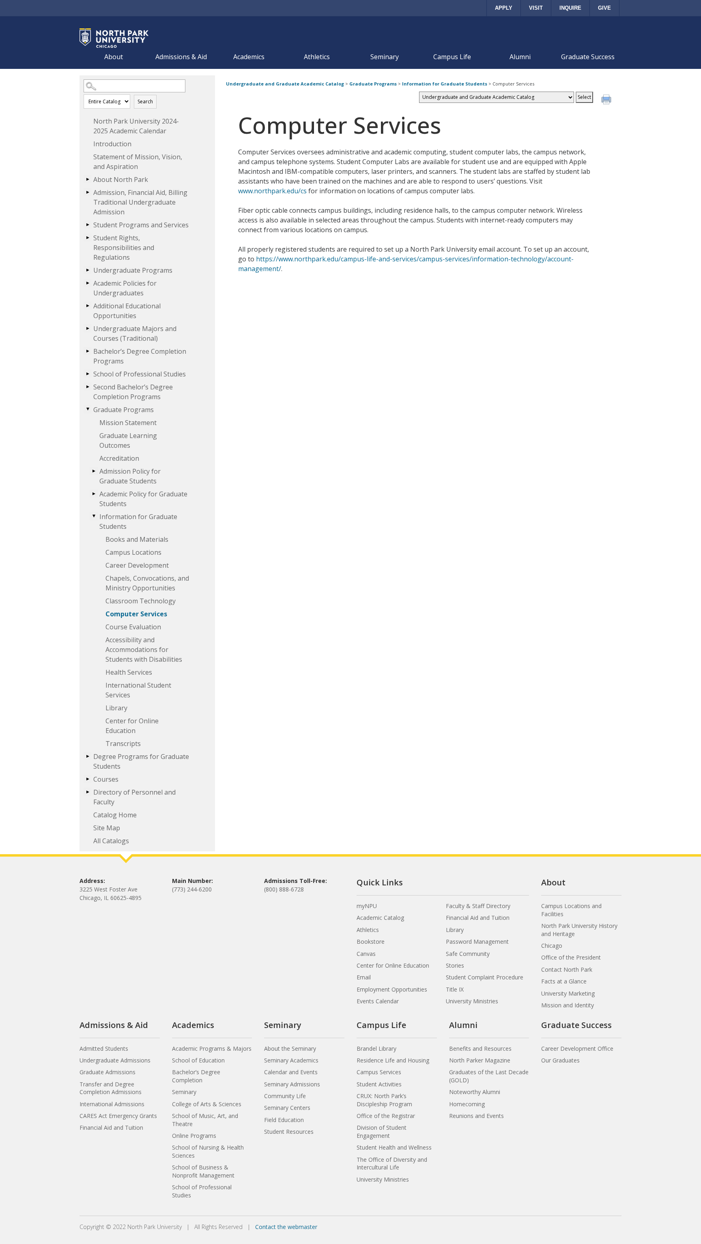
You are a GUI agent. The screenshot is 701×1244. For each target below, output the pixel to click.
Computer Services (136, 613)
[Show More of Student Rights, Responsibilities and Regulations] (88, 237)
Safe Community (468, 954)
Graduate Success (588, 56)
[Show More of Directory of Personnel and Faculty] (88, 792)
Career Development (137, 565)
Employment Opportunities (392, 989)
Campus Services (379, 1072)
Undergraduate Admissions (115, 1060)
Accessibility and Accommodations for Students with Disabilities (143, 649)
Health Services (128, 672)
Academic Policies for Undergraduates (125, 288)
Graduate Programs (123, 409)
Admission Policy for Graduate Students (130, 476)
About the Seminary (290, 1048)
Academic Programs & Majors (212, 1048)
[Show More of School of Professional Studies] (88, 374)
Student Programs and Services (141, 224)
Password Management (477, 941)
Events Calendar (378, 1001)
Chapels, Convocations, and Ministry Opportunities (147, 583)
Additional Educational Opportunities (127, 310)
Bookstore (371, 941)
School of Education (198, 1060)
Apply (503, 8)
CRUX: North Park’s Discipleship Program (384, 1100)
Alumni (520, 56)
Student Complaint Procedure (484, 977)
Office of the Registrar (386, 1116)
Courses (105, 779)
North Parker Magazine (479, 1060)
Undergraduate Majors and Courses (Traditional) (134, 333)
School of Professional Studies (139, 374)
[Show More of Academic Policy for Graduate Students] (94, 493)
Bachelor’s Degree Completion (196, 1076)
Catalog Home (115, 814)
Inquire (570, 8)
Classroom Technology (140, 600)
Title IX (455, 989)
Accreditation (119, 458)
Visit (536, 8)
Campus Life (452, 56)
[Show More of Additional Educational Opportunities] (88, 305)
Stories (455, 965)
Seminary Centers (287, 1107)
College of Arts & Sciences (206, 1104)
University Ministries (472, 1001)
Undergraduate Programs (132, 270)
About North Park (120, 179)
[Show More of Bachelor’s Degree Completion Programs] (88, 351)
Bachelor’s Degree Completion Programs (139, 356)
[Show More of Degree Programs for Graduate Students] (88, 756)
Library (116, 707)
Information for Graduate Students (138, 521)
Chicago (551, 945)
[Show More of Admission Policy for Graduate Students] (94, 471)
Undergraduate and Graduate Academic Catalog (285, 84)
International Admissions (112, 1104)
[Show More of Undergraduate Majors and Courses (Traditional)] (88, 328)
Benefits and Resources (480, 1048)
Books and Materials (136, 539)
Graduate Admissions (107, 1072)
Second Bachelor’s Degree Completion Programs (133, 392)
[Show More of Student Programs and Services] (88, 224)
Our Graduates (560, 1060)
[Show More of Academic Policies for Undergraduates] (88, 283)
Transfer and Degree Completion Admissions (111, 1088)
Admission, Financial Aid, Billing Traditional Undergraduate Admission (140, 202)
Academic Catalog (380, 917)
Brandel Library (376, 1048)
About (113, 56)
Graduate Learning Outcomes (128, 440)
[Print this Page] (607, 100)
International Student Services (138, 690)
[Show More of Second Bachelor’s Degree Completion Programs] (88, 387)
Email (364, 977)
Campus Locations (133, 552)
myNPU (367, 906)
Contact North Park (566, 969)
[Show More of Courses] (88, 779)
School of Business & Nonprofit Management (203, 1171)
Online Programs (194, 1135)
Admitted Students (104, 1048)
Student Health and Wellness (394, 1147)
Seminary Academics (291, 1060)
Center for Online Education (132, 725)
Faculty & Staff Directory (478, 906)
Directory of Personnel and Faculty (134, 797)
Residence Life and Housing (393, 1060)
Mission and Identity (567, 1005)
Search (145, 101)
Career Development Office (577, 1048)
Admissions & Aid (181, 56)
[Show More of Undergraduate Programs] (88, 270)
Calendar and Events (291, 1072)
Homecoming (467, 1104)
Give (604, 8)
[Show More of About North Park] (88, 179)
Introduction (112, 143)
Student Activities (379, 1084)
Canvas (366, 954)
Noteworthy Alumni (474, 1092)
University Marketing (568, 993)
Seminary (384, 56)
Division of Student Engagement (381, 1131)
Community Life (285, 1096)
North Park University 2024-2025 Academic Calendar (136, 126)
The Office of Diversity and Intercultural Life (392, 1163)
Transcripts (123, 743)
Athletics (317, 56)
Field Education (284, 1120)
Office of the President (571, 957)
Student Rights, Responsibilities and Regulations (123, 247)
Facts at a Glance (564, 981)
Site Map (106, 827)
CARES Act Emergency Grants (118, 1116)
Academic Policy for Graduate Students (143, 498)
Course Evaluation (133, 626)
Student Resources (289, 1131)
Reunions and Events (476, 1116)
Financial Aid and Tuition (478, 917)
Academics (248, 56)
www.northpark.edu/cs (272, 190)
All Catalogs (111, 840)
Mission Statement (128, 422)
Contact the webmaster (286, 1227)
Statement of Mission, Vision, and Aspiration (137, 161)
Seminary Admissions (292, 1084)
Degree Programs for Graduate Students (141, 761)
